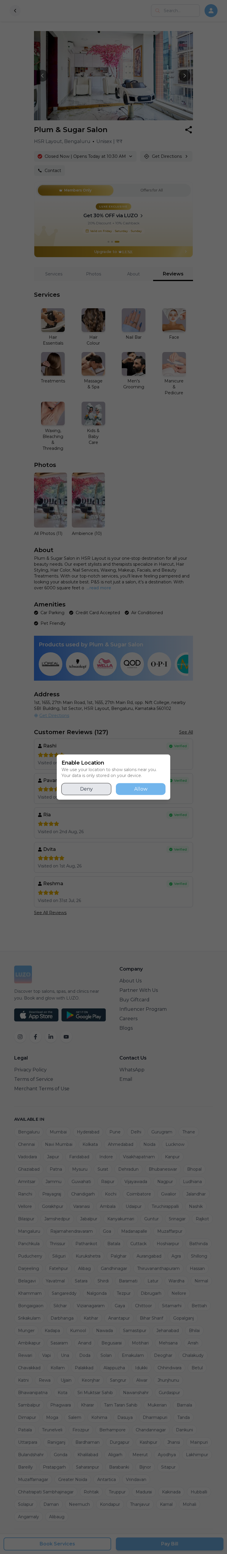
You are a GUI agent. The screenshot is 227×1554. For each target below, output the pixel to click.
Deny (86, 788)
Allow (140, 788)
